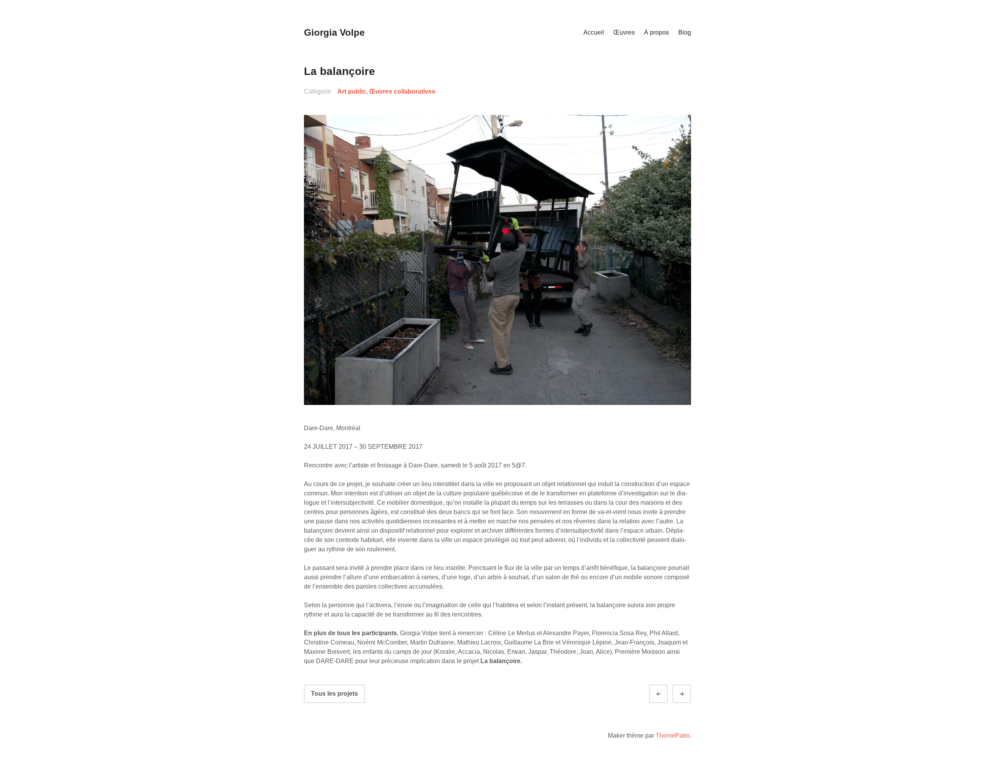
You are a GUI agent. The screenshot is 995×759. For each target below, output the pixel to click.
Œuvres (624, 32)
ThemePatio (673, 735)
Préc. (665, 694)
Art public (351, 91)
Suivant (688, 694)
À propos (656, 32)
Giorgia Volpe (334, 32)
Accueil (593, 32)
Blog (684, 32)
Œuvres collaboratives (402, 91)
